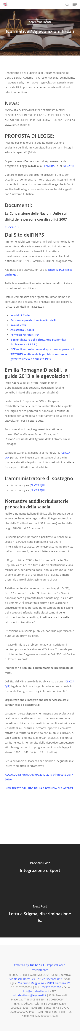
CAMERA (48, 166)
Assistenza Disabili (22, 330)
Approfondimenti (40, 22)
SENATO (68, 166)
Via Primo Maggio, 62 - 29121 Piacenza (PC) (44, 983)
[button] (75, 4)
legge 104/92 (55, 269)
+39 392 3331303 (50, 987)
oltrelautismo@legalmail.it (29, 995)
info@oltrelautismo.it (36, 991)
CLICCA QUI (38, 485)
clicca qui (12, 227)
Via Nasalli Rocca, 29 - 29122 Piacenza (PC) (35, 979)
